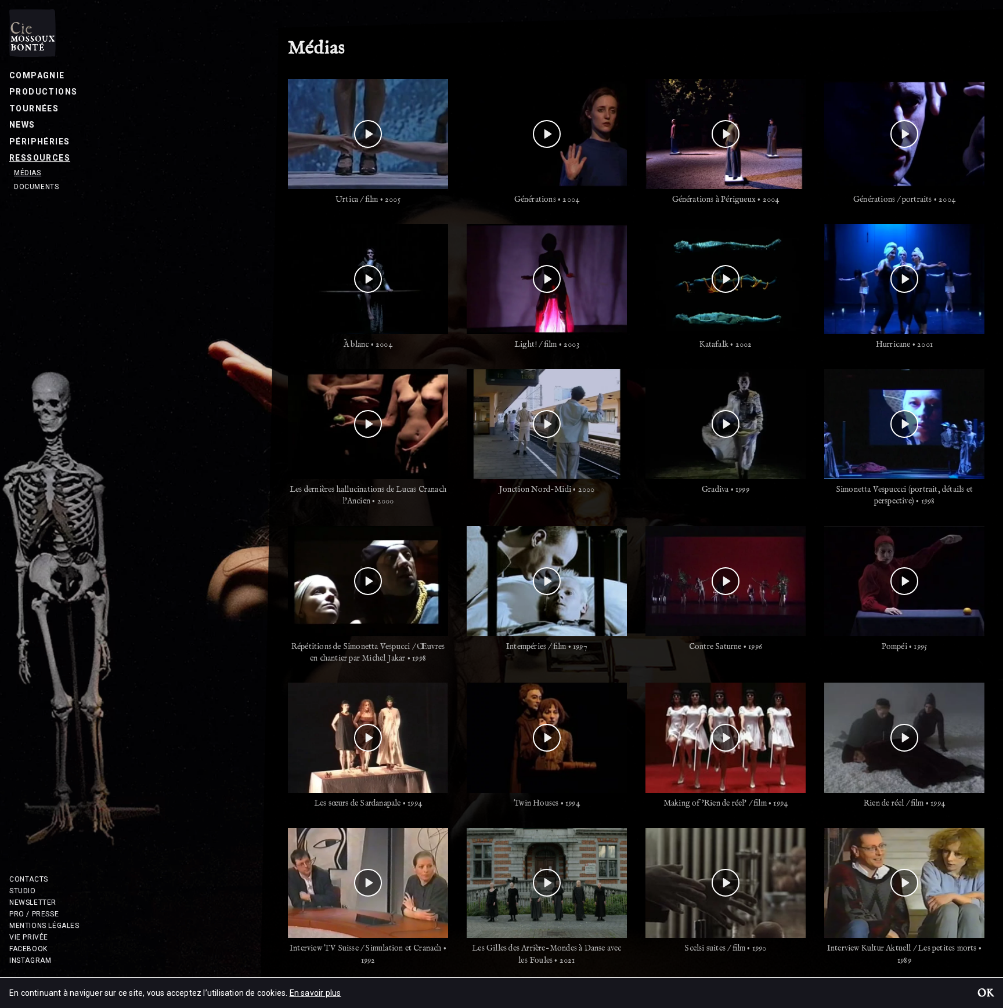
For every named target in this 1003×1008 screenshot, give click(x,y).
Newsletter (32, 902)
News (22, 124)
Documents (36, 187)
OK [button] (985, 994)
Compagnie (37, 75)
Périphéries (39, 141)
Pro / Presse (34, 914)
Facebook (28, 949)
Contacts (28, 879)
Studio (22, 891)
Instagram (30, 960)
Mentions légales (44, 926)
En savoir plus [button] (315, 993)
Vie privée (28, 937)
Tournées (34, 108)
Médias (27, 173)
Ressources (39, 157)
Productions (43, 91)
